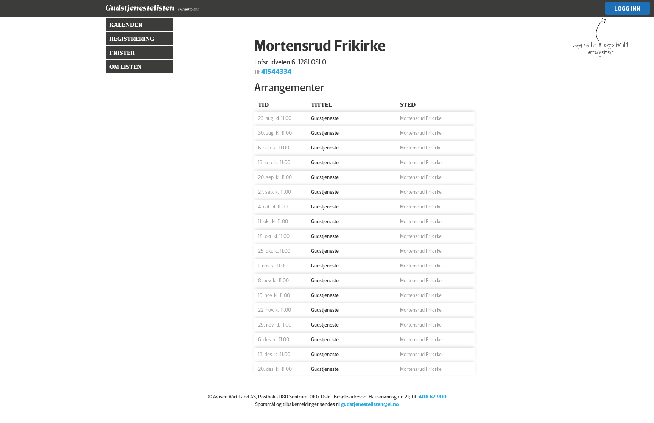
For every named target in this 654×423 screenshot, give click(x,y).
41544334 (276, 71)
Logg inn (627, 8)
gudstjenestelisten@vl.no (370, 404)
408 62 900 (433, 396)
